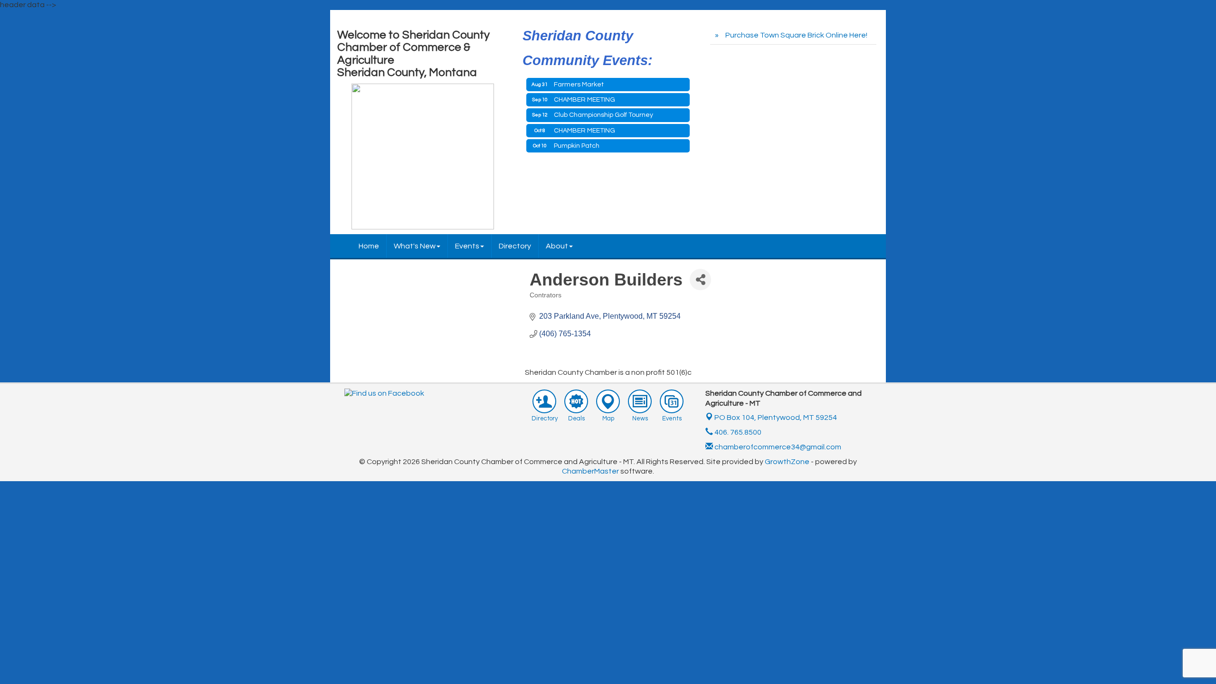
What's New (415, 246)
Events (467, 246)
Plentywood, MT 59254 (775, 417)
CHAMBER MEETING (584, 99)
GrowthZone (787, 462)
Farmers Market (579, 84)
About (557, 246)
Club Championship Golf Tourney (603, 115)
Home (369, 246)
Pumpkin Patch (576, 145)
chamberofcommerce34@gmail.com (777, 447)
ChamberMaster (590, 471)
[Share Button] (700, 279)
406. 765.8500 (737, 432)
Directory (515, 246)
